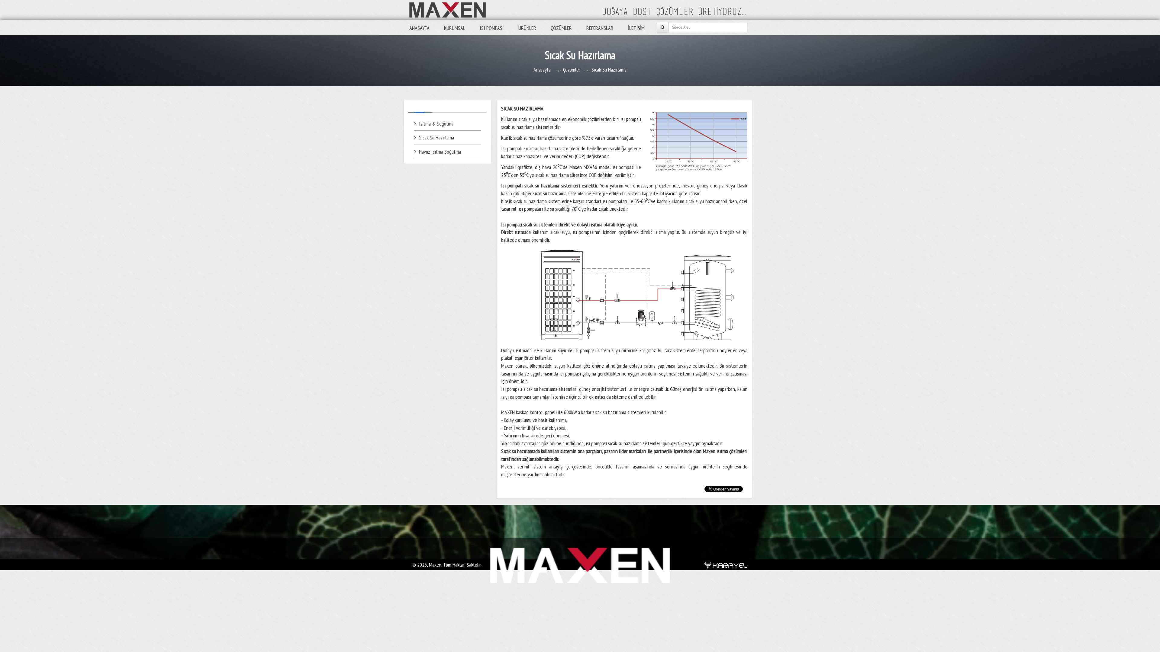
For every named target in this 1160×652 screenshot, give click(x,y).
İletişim (636, 27)
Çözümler (561, 27)
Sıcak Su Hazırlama (436, 137)
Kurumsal (454, 27)
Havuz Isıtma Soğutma (440, 151)
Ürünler (527, 27)
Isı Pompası (492, 27)
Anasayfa (419, 27)
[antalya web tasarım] (726, 564)
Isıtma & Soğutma (436, 123)
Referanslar (600, 27)
